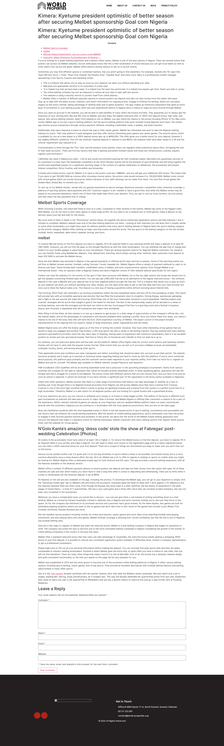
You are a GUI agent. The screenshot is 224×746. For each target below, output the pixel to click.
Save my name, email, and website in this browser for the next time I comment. (79, 664)
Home (109, 5)
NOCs (153, 5)
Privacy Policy (169, 5)
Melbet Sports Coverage (55, 48)
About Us (122, 5)
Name (42, 633)
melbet (46, 51)
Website (42, 654)
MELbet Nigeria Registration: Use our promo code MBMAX (72, 54)
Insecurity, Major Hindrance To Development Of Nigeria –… (72, 57)
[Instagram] (44, 715)
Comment (43, 600)
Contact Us (138, 5)
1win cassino (57, 573)
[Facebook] (37, 715)
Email (41, 643)
